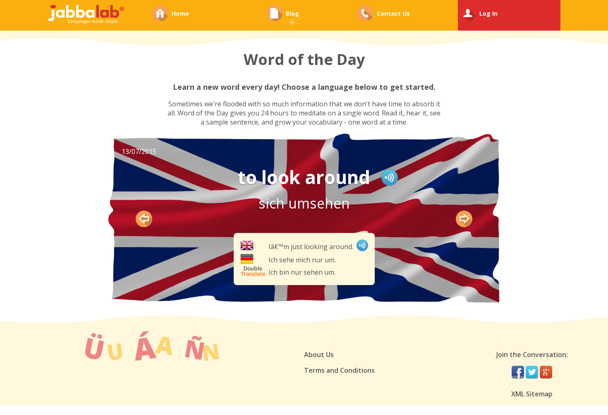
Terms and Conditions (339, 370)
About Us (319, 354)
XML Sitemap (532, 393)
